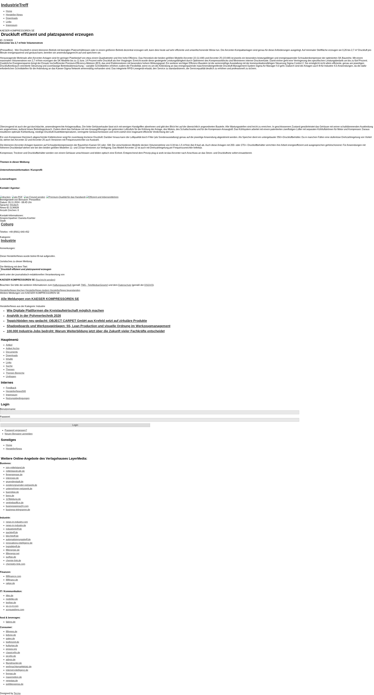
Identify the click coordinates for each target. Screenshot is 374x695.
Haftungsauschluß (62, 285)
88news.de (11, 631)
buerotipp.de (12, 492)
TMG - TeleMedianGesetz (94, 285)
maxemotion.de (14, 677)
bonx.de (10, 495)
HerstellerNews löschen (12, 290)
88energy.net (12, 553)
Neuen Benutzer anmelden (19, 434)
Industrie (8, 240)
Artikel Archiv (12, 348)
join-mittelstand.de (15, 467)
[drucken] (5, 197)
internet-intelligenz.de (17, 670)
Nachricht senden (45, 280)
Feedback (11, 388)
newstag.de (12, 680)
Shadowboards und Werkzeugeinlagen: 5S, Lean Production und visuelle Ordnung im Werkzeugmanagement (88, 326)
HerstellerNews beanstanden (65, 290)
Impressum (11, 25)
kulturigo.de (12, 645)
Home (9, 11)
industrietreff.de (14, 529)
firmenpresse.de (14, 474)
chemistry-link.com (15, 564)
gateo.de (10, 638)
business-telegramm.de (18, 509)
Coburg (7, 224)
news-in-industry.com (17, 522)
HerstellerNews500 (16, 391)
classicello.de (13, 652)
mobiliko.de (12, 599)
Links (8, 21)
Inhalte (9, 359)
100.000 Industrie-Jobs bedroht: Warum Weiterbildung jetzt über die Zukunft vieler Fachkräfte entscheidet (86, 331)
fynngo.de (11, 673)
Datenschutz (124, 285)
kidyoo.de (11, 635)
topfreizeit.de (12, 642)
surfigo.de (11, 557)
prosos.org (11, 649)
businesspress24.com (17, 506)
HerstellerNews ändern (37, 290)
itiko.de (9, 595)
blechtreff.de (12, 536)
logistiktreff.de (13, 546)
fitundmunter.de (14, 663)
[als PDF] (17, 197)
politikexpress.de (14, 684)
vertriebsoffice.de (15, 502)
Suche (9, 366)
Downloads (12, 18)
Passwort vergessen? (16, 430)
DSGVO (148, 285)
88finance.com (13, 576)
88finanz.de (12, 580)
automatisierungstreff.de (18, 539)
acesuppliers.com (15, 609)
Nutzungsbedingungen (18, 398)
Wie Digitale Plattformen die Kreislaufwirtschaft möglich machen (55, 310)
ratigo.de (10, 583)
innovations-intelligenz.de (19, 543)
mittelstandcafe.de (15, 471)
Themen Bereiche (15, 373)
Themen (10, 369)
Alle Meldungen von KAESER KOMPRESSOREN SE (40, 299)
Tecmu (17, 693)
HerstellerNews (14, 448)
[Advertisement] (44, 98)
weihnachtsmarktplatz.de (19, 666)
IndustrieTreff (14, 5)
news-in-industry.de (16, 525)
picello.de (11, 656)
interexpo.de (12, 478)
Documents (12, 352)
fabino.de (10, 622)
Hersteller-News (14, 14)
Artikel (9, 345)
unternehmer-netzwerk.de (19, 488)
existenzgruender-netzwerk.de (21, 485)
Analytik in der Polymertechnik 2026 (34, 315)
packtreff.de (12, 532)
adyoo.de (10, 659)
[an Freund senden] (34, 197)
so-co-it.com (12, 606)
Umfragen (11, 376)
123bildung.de (13, 499)
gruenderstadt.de (14, 481)
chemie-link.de (13, 560)
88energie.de (13, 550)
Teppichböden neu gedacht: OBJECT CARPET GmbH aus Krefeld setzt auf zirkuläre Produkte (77, 321)
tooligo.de (11, 602)
